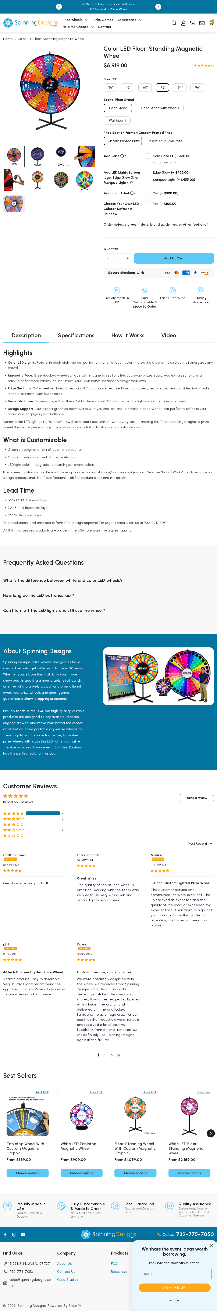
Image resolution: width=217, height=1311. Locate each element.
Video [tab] (168, 335)
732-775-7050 (21, 1272)
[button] (75, 20)
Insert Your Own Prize (165, 141)
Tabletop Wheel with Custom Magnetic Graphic (25, 1148)
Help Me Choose (76, 27)
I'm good (174, 1300)
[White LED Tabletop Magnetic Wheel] (82, 1116)
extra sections (182, 375)
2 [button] (105, 1055)
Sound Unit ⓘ (122, 193)
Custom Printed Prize (123, 141)
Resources (119, 1272)
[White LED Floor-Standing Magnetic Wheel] (189, 1116)
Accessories (126, 20)
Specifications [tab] (76, 335)
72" (163, 87)
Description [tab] (26, 335)
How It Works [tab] (128, 335)
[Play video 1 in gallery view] (14, 203)
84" (180, 87)
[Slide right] (211, 1133)
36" (110, 87)
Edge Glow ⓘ (123, 177)
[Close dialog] (212, 1245)
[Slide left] (6, 1133)
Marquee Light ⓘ (117, 183)
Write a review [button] (196, 798)
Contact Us (66, 1272)
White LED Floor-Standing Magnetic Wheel (185, 1148)
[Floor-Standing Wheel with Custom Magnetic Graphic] (135, 1116)
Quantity (111, 249)
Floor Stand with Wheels (160, 108)
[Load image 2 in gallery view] (37, 156)
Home (8, 39)
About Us (64, 1264)
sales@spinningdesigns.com (30, 1283)
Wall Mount (117, 120)
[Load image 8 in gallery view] (84, 180)
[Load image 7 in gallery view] (61, 180)
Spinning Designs (32, 1306)
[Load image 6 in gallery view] (37, 180)
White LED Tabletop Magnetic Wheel (78, 1146)
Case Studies (68, 1280)
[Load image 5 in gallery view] (14, 180)
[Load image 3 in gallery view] (61, 156)
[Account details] (183, 23)
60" (145, 87)
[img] (34, 870)
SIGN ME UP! (174, 1288)
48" (128, 87)
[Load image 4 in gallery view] (84, 156)
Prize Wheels (72, 20)
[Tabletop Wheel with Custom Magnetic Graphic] (28, 1116)
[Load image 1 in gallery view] (14, 156)
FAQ (114, 1264)
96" (197, 87)
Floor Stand (118, 108)
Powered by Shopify (64, 1306)
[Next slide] (158, 7)
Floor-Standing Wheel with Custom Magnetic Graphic (135, 1148)
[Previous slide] (59, 7)
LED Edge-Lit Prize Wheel (108, 9)
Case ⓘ (117, 156)
